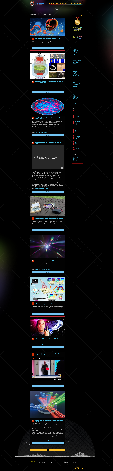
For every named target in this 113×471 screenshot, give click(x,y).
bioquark (76, 29)
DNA (74, 51)
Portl (43, 171)
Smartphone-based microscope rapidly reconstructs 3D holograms (48, 219)
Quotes (75, 3)
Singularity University (76, 54)
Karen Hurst (76, 122)
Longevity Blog (75, 157)
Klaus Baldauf (77, 129)
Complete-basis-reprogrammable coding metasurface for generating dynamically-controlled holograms (46, 303)
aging (74, 27)
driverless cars (75, 84)
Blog (51, 3)
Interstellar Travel (81, 35)
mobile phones (46, 188)
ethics (74, 94)
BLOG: (51, 461)
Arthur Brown (35, 45)
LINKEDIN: (63, 459)
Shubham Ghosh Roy (36, 269)
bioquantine (79, 28)
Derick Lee (76, 132)
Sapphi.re (44, 467)
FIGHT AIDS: (40, 462)
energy (74, 90)
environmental (75, 93)
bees (74, 64)
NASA (79, 37)
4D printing (75, 49)
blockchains (75, 71)
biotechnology (75, 30)
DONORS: (63, 461)
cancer (76, 31)
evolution (74, 96)
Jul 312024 (32, 354)
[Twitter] (77, 468)
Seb (75, 142)
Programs (57, 3)
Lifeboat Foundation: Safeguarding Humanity (37, 3)
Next (58, 450)
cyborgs (74, 81)
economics (75, 86)
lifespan (74, 37)
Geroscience (75, 156)
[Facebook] (75, 468)
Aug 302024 (33, 303)
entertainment (75, 92)
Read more (47, 48)
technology (80, 40)
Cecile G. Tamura (77, 130)
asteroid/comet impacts (77, 60)
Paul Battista (35, 132)
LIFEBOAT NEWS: (52, 459)
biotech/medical (40, 188)
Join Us (68, 3)
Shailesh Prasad (36, 89)
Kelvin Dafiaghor (77, 121)
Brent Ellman (77, 141)
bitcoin (78, 30)
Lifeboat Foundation (35, 467)
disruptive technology (76, 83)
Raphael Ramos (77, 136)
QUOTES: (74, 464)
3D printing (39, 89)
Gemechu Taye (77, 120)
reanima (76, 38)
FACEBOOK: (40, 459)
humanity (82, 34)
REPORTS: (52, 462)
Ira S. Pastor (76, 147)
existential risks (75, 97)
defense (74, 82)
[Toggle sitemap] (80, 1)
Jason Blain (76, 144)
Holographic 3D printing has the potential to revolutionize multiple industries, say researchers (48, 81)
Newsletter (71, 3)
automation (75, 63)
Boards (54, 3)
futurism (74, 102)
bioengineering (75, 66)
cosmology (39, 132)
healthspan (79, 34)
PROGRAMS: (74, 462)
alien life (74, 57)
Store (77, 3)
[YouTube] (80, 468)
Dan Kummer (77, 125)
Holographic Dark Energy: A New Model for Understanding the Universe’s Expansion (47, 118)
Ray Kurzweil (75, 52)
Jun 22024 (32, 421)
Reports (60, 3)
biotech (79, 29)
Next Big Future (75, 159)
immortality (77, 35)
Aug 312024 (32, 261)
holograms (39, 45)
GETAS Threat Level (33, 461)
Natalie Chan (77, 137)
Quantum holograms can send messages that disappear (46, 261)
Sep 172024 (32, 143)
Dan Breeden (35, 440)
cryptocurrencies (75, 79)
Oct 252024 (32, 38)
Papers (63, 3)
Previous (37, 450)
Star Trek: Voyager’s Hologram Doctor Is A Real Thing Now (46, 339)
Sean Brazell (77, 138)
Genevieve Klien (77, 110)
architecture (75, 59)
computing (43, 440)
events (74, 95)
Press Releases (81, 3)
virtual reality (51, 440)
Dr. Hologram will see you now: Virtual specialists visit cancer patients (47, 142)
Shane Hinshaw (77, 135)
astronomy (75, 61)
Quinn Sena (35, 344)
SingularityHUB (75, 161)
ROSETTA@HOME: (41, 464)
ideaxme (73, 35)
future (79, 32)
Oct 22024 (32, 118)
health (75, 34)
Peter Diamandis (75, 50)
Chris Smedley (77, 148)
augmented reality (39, 440)
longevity (77, 37)
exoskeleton (75, 98)
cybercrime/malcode (76, 80)
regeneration (75, 39)
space (48, 45)
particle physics (44, 269)
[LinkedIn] (78, 468)
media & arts (45, 383)
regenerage (80, 38)
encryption (46, 440)
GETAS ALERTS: (74, 459)
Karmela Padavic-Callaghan (37, 267)
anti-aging (80, 27)
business (74, 72)
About (49, 3)
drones (74, 85)
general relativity (75, 103)
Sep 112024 (32, 219)
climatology (75, 74)
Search (82, 16)
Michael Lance (77, 143)
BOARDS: (74, 461)
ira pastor (75, 36)
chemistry (74, 73)
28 (54, 450)
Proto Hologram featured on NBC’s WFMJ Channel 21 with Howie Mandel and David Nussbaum (48, 354)
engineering (75, 91)
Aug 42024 (32, 339)
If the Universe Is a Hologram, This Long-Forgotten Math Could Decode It (47, 38)
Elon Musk (75, 53)
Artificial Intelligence (76, 28)
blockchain (81, 30)
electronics (75, 88)
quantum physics (46, 45)
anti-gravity (75, 58)
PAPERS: (51, 464)
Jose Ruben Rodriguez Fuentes (37, 383)
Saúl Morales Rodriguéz (36, 227)
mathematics (41, 45)
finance (74, 99)
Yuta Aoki (76, 131)
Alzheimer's (77, 27)
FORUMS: (63, 464)
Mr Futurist (75, 158)
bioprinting (75, 68)
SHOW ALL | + (74, 149)
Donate (65, 3)
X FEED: (40, 461)
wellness (79, 42)
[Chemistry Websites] (77, 21)
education (41, 227)
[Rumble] (82, 468)
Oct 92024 (32, 82)
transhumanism (76, 42)
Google (73, 34)
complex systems (76, 75)
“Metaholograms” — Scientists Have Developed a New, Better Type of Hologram (48, 420)
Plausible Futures (76, 160)
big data (74, 65)
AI (75, 27)
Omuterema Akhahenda (76, 127)
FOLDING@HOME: (64, 462)
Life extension (79, 36)
